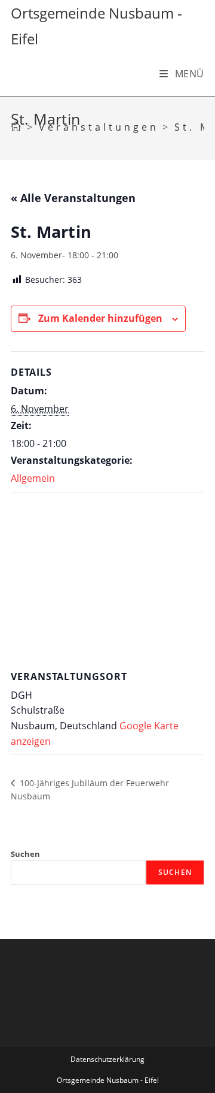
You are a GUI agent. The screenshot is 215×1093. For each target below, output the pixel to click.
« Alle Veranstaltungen (73, 198)
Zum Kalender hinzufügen (100, 318)
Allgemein (33, 478)
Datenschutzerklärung (107, 1059)
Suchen (25, 854)
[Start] (17, 127)
